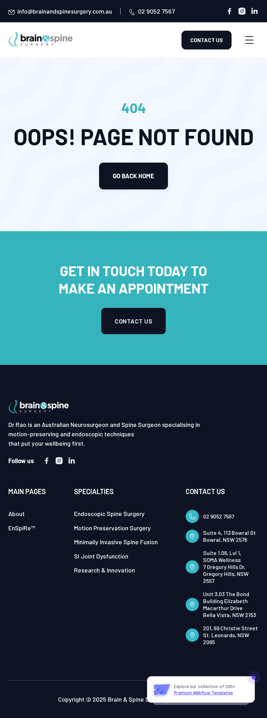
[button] (249, 40)
